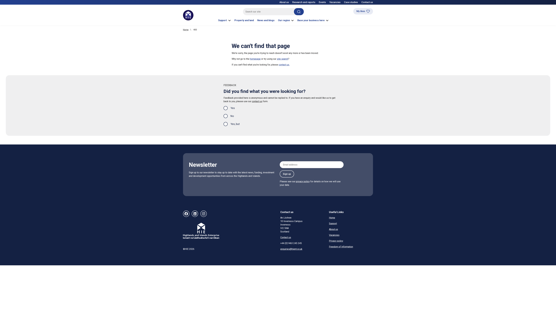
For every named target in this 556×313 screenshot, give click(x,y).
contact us (257, 101)
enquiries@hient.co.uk (291, 249)
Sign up (287, 174)
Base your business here (311, 20)
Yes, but (235, 123)
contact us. (284, 64)
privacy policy (303, 181)
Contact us (367, 2)
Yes (235, 108)
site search (282, 59)
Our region (284, 20)
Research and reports (303, 2)
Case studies (351, 2)
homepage (255, 59)
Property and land (244, 20)
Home (186, 30)
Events (322, 2)
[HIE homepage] (188, 15)
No (232, 116)
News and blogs (266, 20)
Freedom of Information (341, 246)
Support (222, 20)
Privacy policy (336, 241)
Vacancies (335, 2)
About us (284, 2)
